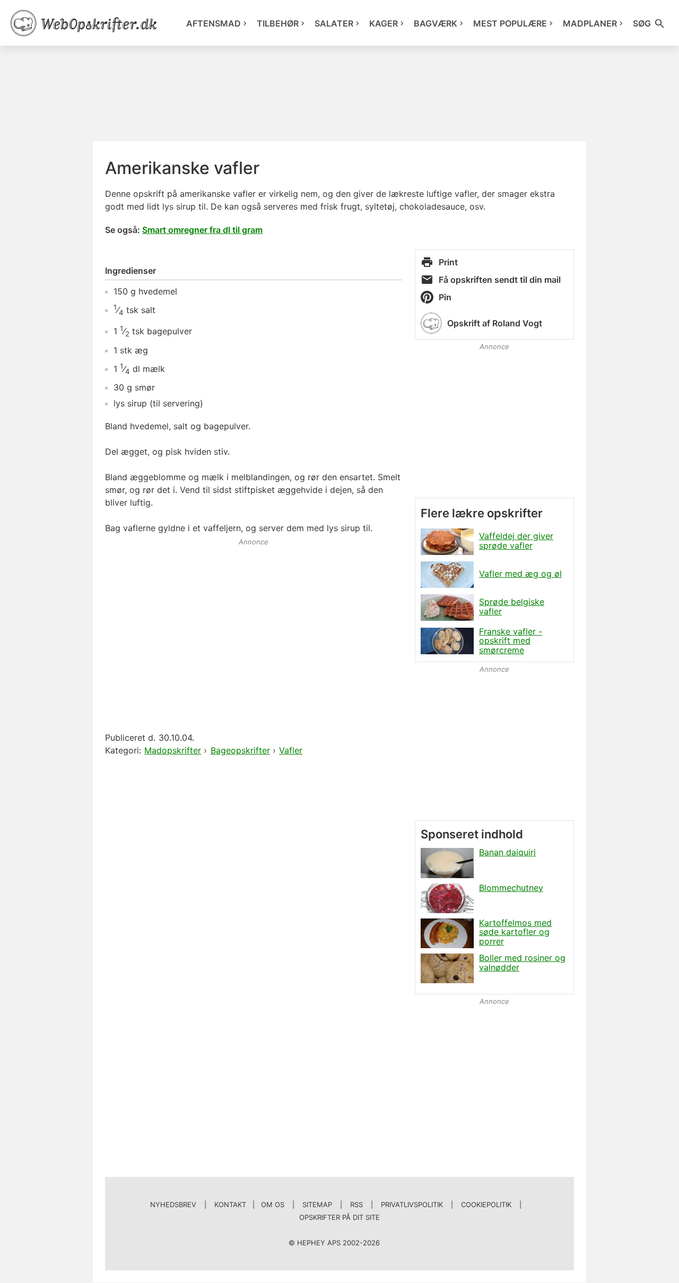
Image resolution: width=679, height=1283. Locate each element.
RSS (356, 1204)
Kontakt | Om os (249, 1204)
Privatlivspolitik (412, 1204)
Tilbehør (278, 23)
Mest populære (510, 23)
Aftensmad (213, 23)
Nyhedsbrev (173, 1204)
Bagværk (435, 23)
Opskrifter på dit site (339, 1217)
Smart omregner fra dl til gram (202, 229)
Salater (334, 23)
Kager (383, 23)
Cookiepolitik (486, 1204)
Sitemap (317, 1204)
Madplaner (590, 23)
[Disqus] (253, 894)
